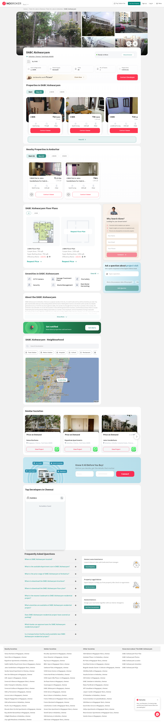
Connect (120, 255)
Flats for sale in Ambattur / (55, 9)
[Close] (157, 700)
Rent (24, 4)
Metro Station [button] (47, 352)
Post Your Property (134, 3)
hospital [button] (62, 352)
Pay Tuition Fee (120, 3)
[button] (43, 256)
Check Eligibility (90, 567)
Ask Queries (122, 288)
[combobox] (64, 346)
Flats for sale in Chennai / (37, 9)
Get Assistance (90, 587)
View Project (39, 449)
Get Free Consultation (92, 607)
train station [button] (32, 352)
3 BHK (62, 92)
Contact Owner (45, 130)
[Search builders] (62, 498)
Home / (26, 9)
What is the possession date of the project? (119, 282)
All (28, 213)
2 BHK (51, 92)
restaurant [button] (86, 352)
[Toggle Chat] (157, 714)
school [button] (73, 352)
